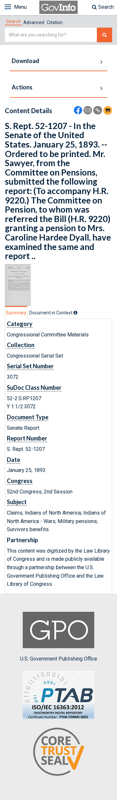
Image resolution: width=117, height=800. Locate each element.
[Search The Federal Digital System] (104, 35)
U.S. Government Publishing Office (58, 659)
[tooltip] (75, 312)
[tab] (13, 21)
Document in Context (51, 312)
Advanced (33, 22)
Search (105, 7)
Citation (55, 22)
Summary (16, 312)
